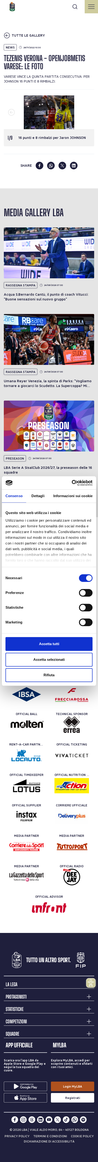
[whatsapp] (51, 165)
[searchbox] (49, 6)
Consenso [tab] (14, 496)
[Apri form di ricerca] (75, 6)
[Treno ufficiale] (71, 694)
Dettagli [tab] (37, 496)
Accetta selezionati (49, 659)
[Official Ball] (26, 724)
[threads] (32, 1119)
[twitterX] (57, 1119)
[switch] (86, 593)
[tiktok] (66, 1119)
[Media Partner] (26, 846)
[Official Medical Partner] (26, 694)
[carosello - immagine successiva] (86, 112)
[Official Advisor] (49, 907)
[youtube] (49, 1119)
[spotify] (83, 1119)
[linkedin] (74, 165)
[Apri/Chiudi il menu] (91, 6)
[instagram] (23, 1119)
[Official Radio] (71, 877)
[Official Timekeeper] (26, 785)
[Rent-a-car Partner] (26, 755)
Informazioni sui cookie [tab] (73, 496)
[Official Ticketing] (71, 755)
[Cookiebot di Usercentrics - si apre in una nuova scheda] (72, 483)
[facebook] (39, 165)
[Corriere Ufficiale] (71, 816)
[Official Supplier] (26, 816)
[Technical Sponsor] (71, 724)
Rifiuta (49, 675)
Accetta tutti (49, 644)
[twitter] (62, 165)
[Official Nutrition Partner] (71, 785)
